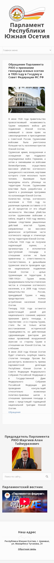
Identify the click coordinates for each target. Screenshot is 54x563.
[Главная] (27, 13)
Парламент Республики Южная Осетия (27, 30)
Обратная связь (27, 549)
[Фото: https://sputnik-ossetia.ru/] (26, 100)
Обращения (14, 412)
